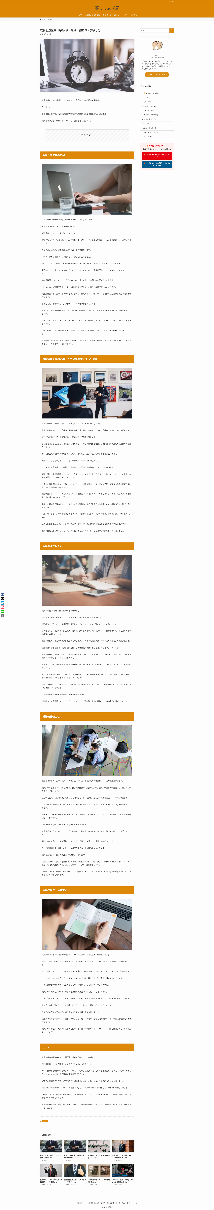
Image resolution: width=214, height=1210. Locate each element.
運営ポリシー (81, 1203)
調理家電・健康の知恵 (151, 115)
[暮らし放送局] (107, 8)
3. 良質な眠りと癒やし (150, 119)
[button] (2, 594)
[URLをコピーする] (2, 615)
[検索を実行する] (171, 30)
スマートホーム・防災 (151, 132)
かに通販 (146, 97)
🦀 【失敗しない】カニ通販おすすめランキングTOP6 (156, 164)
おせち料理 (147, 102)
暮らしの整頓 (148, 136)
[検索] (172, 1)
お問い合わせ (122, 1203)
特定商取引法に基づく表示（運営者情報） (101, 1203)
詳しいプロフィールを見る (157, 75)
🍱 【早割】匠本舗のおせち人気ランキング (156, 156)
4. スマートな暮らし (149, 128)
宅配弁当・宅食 (149, 110)
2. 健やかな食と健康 (149, 106)
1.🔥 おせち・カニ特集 (150, 93)
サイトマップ (133, 1203)
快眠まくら (147, 123)
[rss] (169, 1)
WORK (45, 1121)
